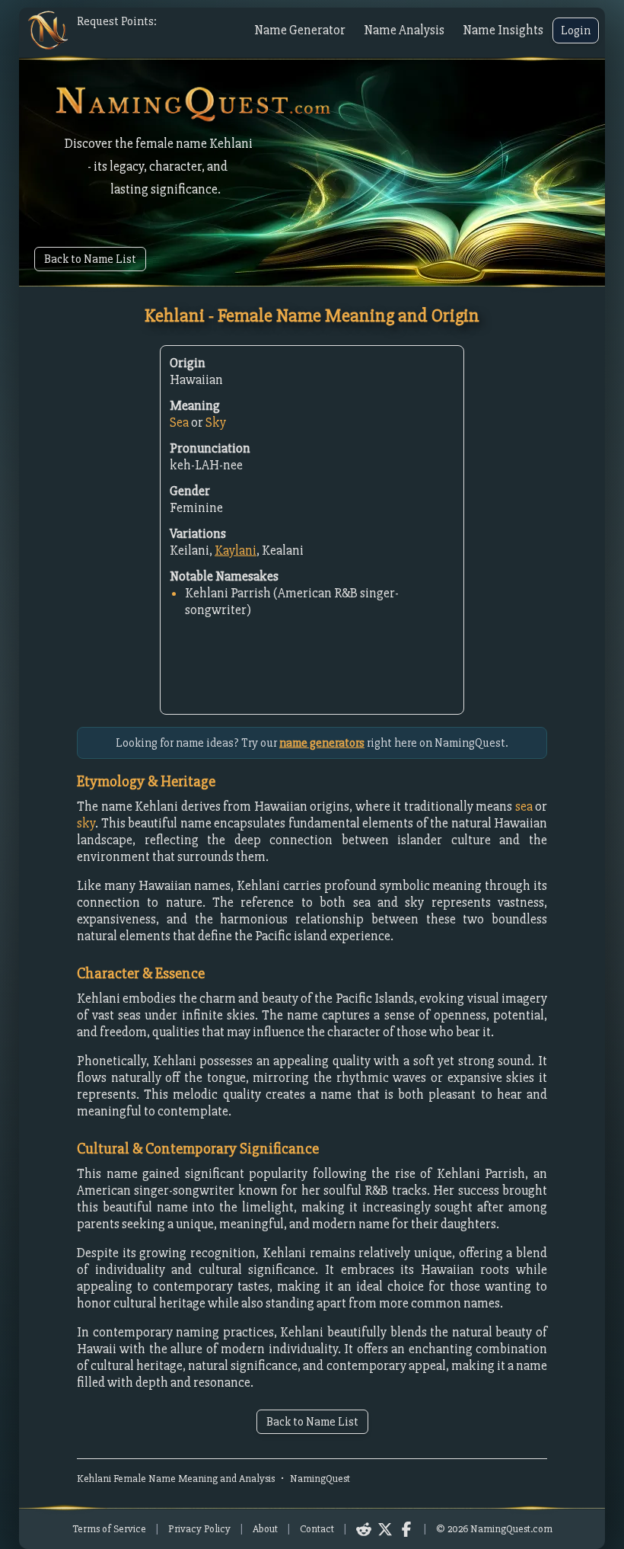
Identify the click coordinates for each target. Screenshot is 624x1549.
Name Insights (503, 30)
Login (576, 30)
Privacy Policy (199, 1528)
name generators (322, 742)
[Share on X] (385, 1529)
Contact (317, 1528)
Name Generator (299, 30)
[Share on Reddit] (363, 1529)
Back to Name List (90, 259)
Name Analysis (404, 30)
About (265, 1528)
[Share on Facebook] (406, 1529)
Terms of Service (109, 1528)
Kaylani (235, 550)
